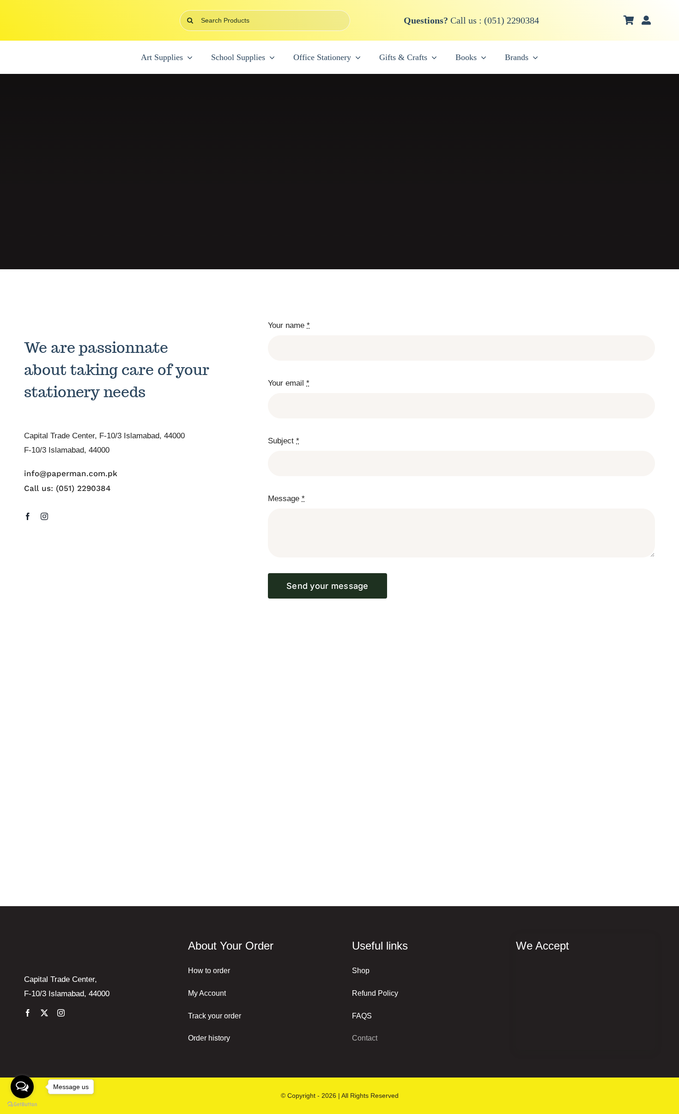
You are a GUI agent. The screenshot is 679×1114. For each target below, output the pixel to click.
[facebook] (27, 516)
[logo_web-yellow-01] (77, 942)
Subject (283, 440)
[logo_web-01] (79, 15)
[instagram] (44, 516)
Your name (289, 325)
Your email (288, 383)
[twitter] (44, 1013)
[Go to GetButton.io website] (22, 1105)
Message (286, 498)
